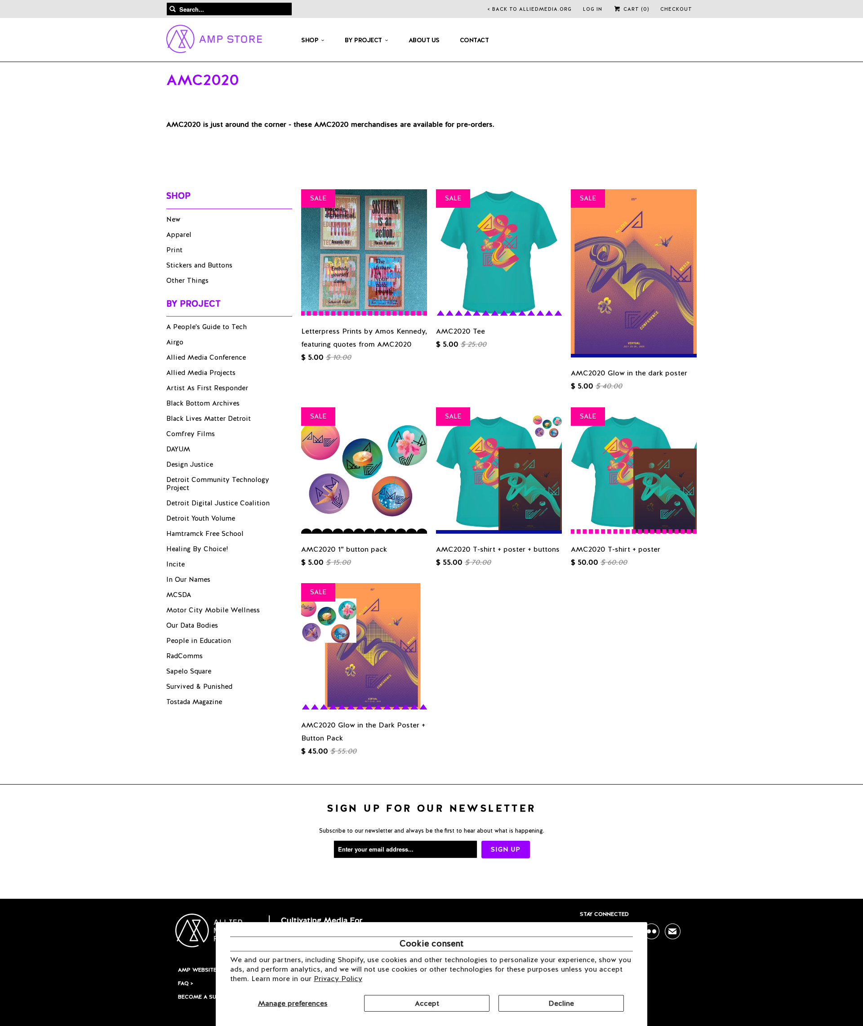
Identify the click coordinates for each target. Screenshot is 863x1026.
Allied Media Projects (201, 372)
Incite (175, 564)
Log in (592, 9)
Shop (309, 40)
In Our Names (188, 579)
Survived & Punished (199, 686)
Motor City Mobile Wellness (213, 610)
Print (174, 249)
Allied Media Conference (206, 357)
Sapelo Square (188, 671)
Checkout (676, 9)
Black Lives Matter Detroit (208, 418)
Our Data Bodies (192, 625)
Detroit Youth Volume (200, 518)
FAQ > (185, 983)
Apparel (178, 234)
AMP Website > (199, 969)
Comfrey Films (190, 433)
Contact (474, 40)
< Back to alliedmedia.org (530, 9)
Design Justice (189, 464)
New (173, 219)
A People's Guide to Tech (206, 326)
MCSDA (178, 594)
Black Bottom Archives (203, 403)
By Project (363, 40)
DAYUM (178, 449)
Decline (561, 1003)
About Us (424, 40)
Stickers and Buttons (199, 265)
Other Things (187, 280)
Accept (427, 1003)
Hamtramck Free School (205, 533)
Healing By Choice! (197, 548)
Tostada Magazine (194, 701)
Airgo (174, 342)
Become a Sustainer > (210, 996)
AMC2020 (202, 79)
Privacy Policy (338, 978)
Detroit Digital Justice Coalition (218, 503)
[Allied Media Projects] (214, 40)
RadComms (184, 655)
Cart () (635, 9)
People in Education (198, 640)
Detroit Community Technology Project (217, 483)
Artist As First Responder (207, 388)
